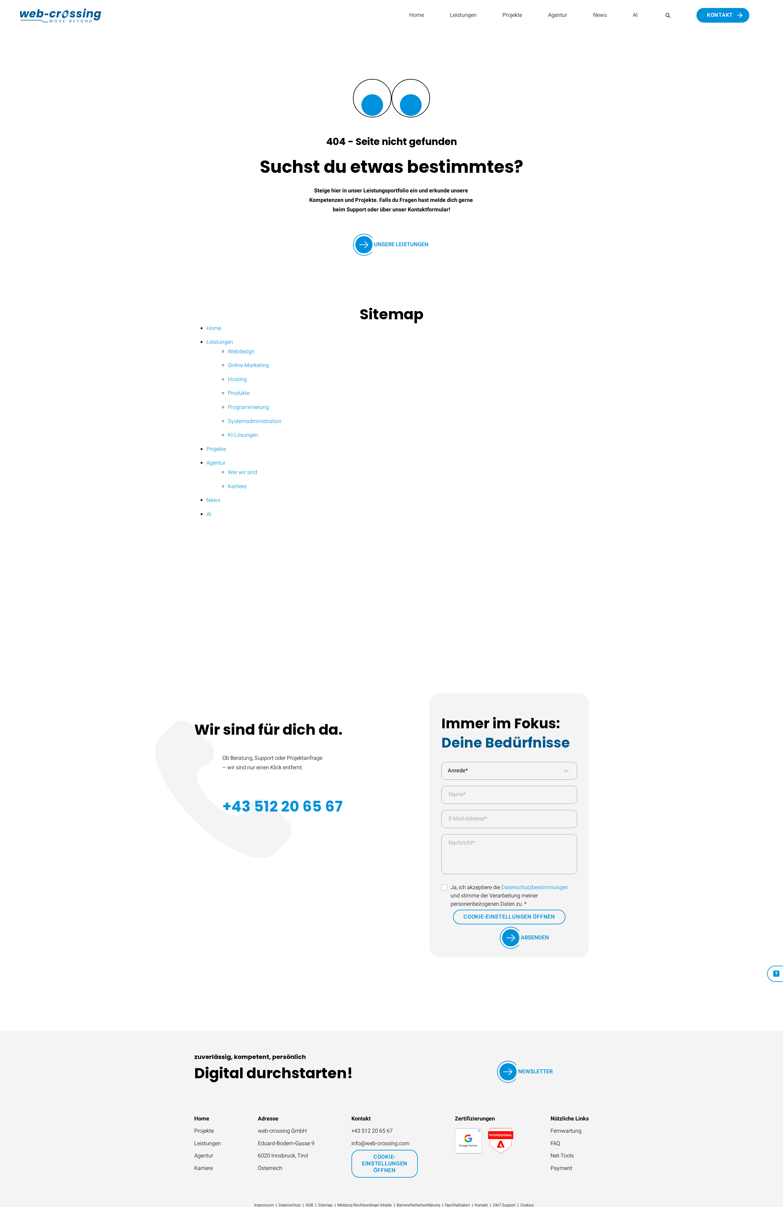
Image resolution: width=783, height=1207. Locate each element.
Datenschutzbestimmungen (534, 887)
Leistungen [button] (463, 15)
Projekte (512, 15)
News (600, 15)
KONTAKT (720, 15)
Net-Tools (562, 1156)
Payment (561, 1168)
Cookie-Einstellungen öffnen (509, 917)
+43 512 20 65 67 (282, 806)
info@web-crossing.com (380, 1143)
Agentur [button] (557, 15)
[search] (667, 15)
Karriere (203, 1168)
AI (635, 15)
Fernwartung (566, 1131)
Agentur (203, 1156)
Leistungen (207, 1143)
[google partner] (468, 1140)
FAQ (555, 1143)
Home (416, 15)
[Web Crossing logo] (60, 15)
